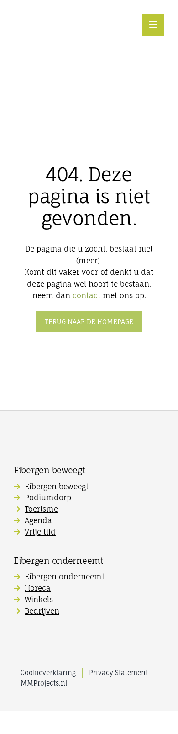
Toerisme (41, 509)
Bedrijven (42, 611)
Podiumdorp (48, 497)
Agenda (38, 520)
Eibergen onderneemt (65, 576)
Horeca (38, 588)
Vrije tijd (40, 531)
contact (88, 295)
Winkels (39, 599)
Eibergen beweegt (57, 486)
